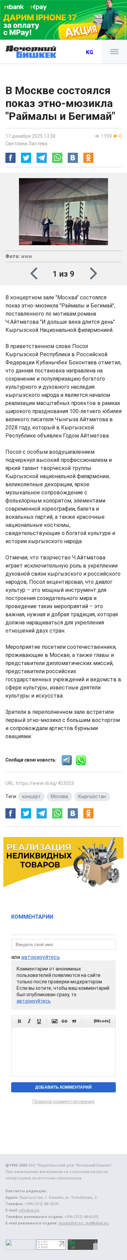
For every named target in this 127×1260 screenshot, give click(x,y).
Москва (59, 796)
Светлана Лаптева (26, 143)
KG (89, 52)
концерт (31, 796)
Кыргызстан (92, 796)
